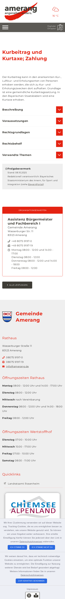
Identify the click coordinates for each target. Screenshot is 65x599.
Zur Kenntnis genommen (31, 581)
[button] (29, 595)
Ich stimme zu (17, 547)
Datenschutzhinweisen (31, 541)
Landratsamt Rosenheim (24, 483)
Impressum (32, 589)
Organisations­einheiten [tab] (33, 210)
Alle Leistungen (18, 285)
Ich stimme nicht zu (42, 547)
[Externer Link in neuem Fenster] (32, 509)
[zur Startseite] (21, 11)
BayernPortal (35, 184)
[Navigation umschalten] (5, 27)
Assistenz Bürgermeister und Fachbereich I (30, 221)
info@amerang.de (17, 366)
